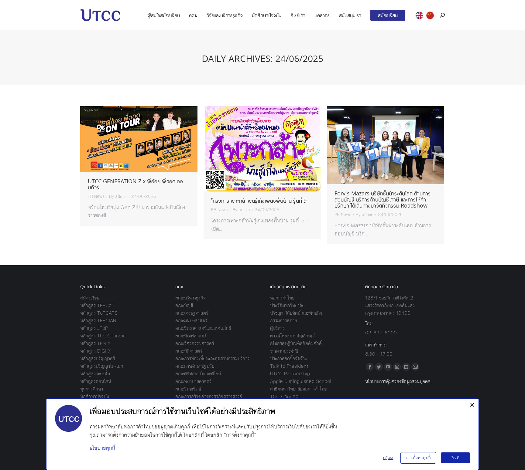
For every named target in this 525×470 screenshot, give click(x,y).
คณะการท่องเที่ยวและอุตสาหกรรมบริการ (212, 358)
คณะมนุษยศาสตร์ (191, 320)
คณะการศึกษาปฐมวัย (194, 366)
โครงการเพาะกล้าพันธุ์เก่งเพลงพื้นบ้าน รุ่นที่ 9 (259, 200)
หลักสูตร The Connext (103, 335)
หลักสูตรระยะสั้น (95, 373)
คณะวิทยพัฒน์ (188, 388)
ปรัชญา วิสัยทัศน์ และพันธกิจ (296, 312)
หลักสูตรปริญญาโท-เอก (101, 366)
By (118, 197)
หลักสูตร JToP (94, 328)
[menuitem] (163, 15)
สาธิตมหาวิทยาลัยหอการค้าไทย (298, 388)
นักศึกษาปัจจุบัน (94, 396)
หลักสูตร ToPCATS (99, 312)
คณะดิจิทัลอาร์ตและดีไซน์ (198, 373)
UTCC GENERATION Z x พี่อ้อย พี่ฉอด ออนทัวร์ (135, 184)
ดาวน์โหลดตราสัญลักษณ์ (292, 335)
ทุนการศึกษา (91, 388)
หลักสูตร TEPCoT (97, 305)
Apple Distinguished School (300, 381)
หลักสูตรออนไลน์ (95, 381)
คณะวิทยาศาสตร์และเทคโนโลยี (203, 328)
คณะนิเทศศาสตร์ (190, 335)
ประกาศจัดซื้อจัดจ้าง (288, 358)
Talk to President (289, 366)
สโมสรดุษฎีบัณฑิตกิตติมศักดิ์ (296, 343)
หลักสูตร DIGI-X (95, 350)
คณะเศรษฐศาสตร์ (191, 312)
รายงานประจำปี (284, 350)
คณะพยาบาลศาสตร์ (193, 381)
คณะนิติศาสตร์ (188, 350)
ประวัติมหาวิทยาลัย (287, 305)
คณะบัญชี (184, 305)
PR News (96, 197)
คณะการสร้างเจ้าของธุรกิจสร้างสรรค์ (208, 396)
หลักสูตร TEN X (95, 343)
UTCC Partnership (290, 373)
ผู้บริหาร (277, 328)
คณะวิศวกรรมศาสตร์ (194, 343)
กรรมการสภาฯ (283, 320)
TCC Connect (285, 396)
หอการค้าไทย (282, 297)
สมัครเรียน (89, 297)
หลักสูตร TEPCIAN (98, 320)
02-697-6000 (381, 332)
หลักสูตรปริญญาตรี (97, 358)
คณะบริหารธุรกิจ (190, 297)
